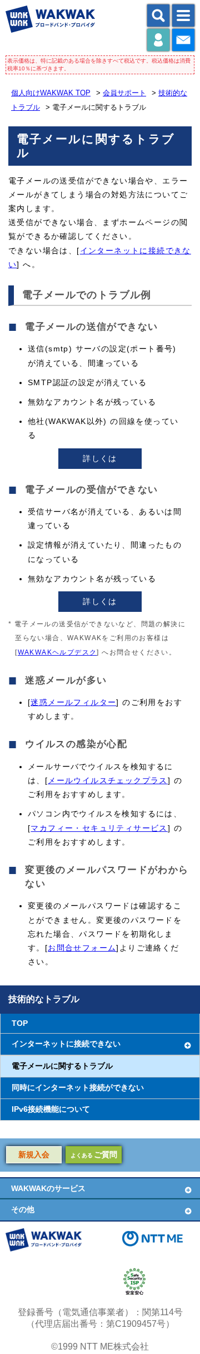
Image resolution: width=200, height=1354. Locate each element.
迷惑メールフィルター (73, 702)
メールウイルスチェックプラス (108, 780)
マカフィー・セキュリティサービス (99, 828)
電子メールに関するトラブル (62, 1066)
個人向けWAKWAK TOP (51, 93)
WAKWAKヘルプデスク (57, 652)
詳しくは (100, 458)
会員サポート (124, 93)
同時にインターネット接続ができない (78, 1088)
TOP (20, 1023)
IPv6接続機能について (51, 1109)
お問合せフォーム (82, 947)
